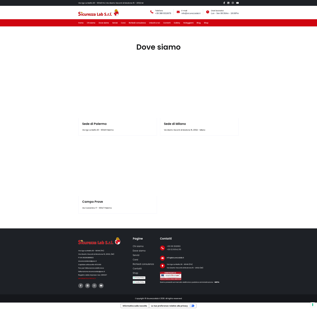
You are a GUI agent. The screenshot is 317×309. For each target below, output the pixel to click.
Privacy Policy (139, 277)
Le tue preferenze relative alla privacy (169, 306)
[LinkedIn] (228, 3)
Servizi (115, 23)
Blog (199, 23)
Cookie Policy (139, 282)
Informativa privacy (87, 278)
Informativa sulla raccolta (135, 306)
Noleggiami (188, 23)
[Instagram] (233, 3)
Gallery (177, 23)
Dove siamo (104, 23)
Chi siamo (91, 23)
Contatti (167, 23)
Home (80, 23)
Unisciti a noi (154, 23)
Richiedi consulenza (137, 23)
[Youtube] (237, 3)
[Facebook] (224, 3)
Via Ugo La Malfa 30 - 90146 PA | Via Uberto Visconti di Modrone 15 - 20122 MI (110, 3)
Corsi (123, 23)
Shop (206, 23)
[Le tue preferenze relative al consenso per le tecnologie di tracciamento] (312, 304)
